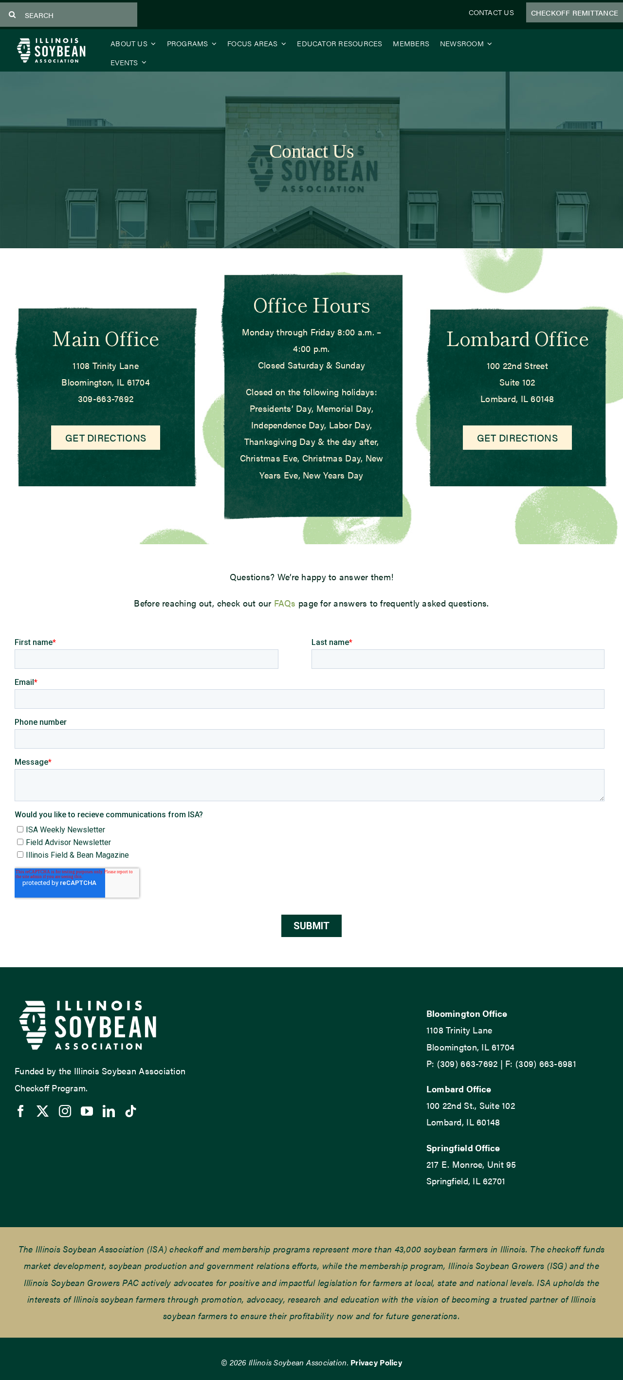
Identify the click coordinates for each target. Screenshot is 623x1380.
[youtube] (87, 1111)
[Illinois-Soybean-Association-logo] (51, 40)
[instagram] (65, 1111)
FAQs (285, 603)
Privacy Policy (376, 1362)
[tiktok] (131, 1111)
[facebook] (21, 1111)
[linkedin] (109, 1111)
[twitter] (43, 1111)
